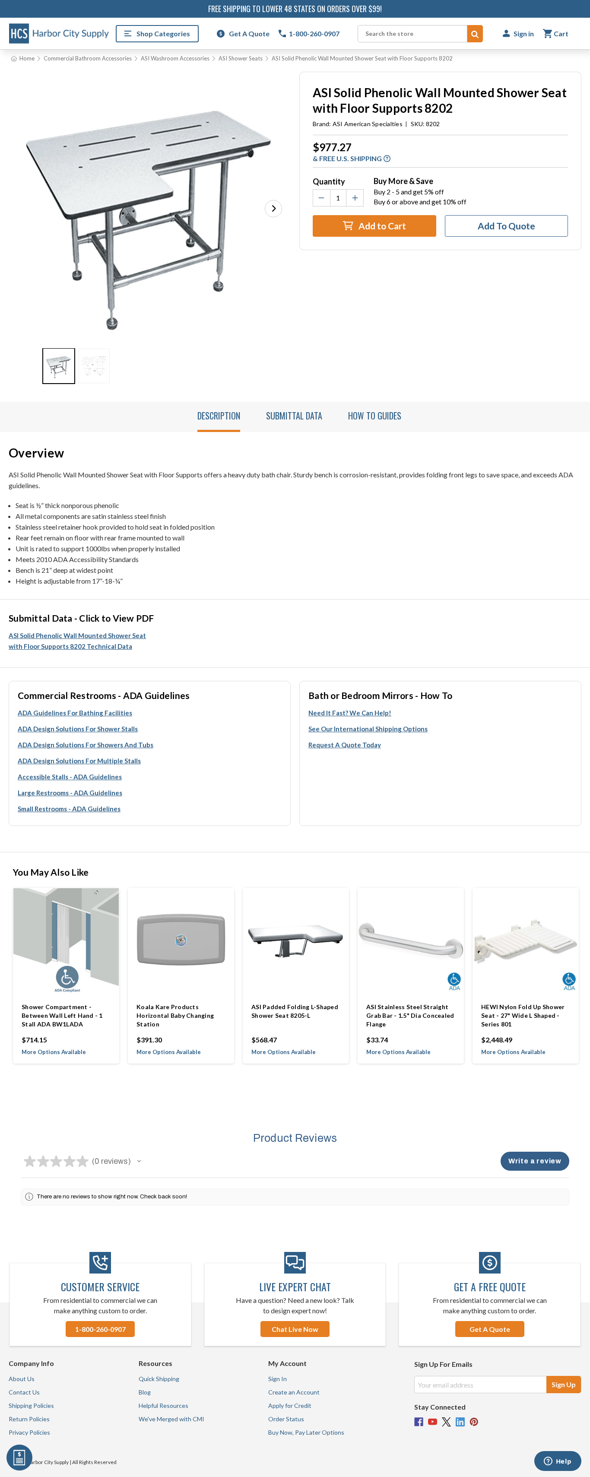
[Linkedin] (460, 1421)
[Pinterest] (474, 1421)
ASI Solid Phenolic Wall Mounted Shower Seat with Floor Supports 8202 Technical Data (77, 641)
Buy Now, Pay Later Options (306, 1432)
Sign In (277, 1378)
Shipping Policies (31, 1405)
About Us (22, 1378)
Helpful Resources (163, 1405)
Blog (145, 1392)
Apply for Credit (289, 1405)
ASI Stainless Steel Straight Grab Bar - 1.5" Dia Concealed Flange (410, 1015)
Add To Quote (506, 225)
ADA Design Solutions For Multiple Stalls (79, 761)
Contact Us (24, 1392)
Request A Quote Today (344, 745)
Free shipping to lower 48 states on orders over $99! (295, 8)
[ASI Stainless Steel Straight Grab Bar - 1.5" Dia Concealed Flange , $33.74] (411, 941)
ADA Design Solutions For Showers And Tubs (85, 745)
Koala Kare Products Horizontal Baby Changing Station (175, 1015)
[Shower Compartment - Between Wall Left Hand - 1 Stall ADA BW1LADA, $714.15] (66, 941)
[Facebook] (418, 1421)
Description (218, 415)
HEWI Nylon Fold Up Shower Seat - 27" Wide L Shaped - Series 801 (523, 1015)
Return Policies (29, 1419)
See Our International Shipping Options (368, 729)
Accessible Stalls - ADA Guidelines (70, 777)
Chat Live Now (295, 1329)
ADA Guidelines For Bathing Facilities (75, 713)
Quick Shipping (159, 1378)
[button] (273, 208)
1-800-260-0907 (100, 1329)
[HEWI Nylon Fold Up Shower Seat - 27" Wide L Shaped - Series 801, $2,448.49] (526, 941)
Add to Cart (381, 225)
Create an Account (294, 1392)
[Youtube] (432, 1421)
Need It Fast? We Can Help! (349, 713)
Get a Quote (489, 1329)
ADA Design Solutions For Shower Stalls (78, 729)
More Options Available (54, 1052)
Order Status (286, 1419)
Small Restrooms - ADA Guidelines (69, 809)
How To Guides (374, 415)
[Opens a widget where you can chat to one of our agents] (557, 1462)
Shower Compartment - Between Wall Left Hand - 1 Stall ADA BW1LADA (62, 1015)
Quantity (329, 181)
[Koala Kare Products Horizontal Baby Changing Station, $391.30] (181, 941)
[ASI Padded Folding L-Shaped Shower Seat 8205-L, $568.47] (296, 941)
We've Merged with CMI (171, 1419)
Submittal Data (294, 415)
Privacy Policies (29, 1432)
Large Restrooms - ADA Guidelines (70, 793)
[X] (446, 1421)
